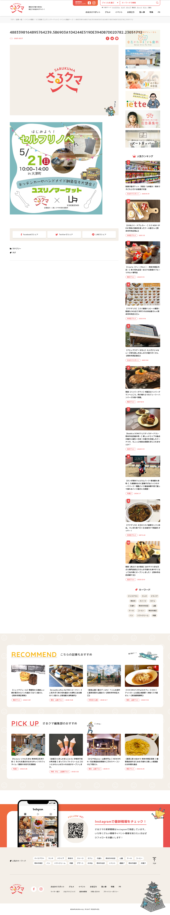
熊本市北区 (101, 863)
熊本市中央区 (143, 606)
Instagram (41, 889)
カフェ (145, 7)
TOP (12, 19)
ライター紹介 (55, 892)
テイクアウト (116, 7)
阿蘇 (154, 615)
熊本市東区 (153, 611)
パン (131, 615)
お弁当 (90, 863)
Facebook (107, 38)
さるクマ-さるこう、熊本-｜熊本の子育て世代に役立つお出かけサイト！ (17, 8)
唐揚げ (122, 863)
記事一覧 (19, 19)
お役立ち (131, 12)
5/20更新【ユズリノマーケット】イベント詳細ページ (54, 19)
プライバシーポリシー (111, 892)
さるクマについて (69, 892)
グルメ (108, 12)
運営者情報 (83, 892)
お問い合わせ (95, 892)
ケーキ (131, 611)
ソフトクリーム (142, 615)
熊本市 (134, 7)
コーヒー (141, 611)
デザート (80, 863)
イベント (119, 12)
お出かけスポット (93, 12)
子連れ (149, 7)
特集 (151, 12)
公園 (154, 606)
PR (159, 12)
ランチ (123, 7)
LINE (117, 38)
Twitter (112, 38)
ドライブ (128, 7)
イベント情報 (29, 19)
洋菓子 (143, 863)
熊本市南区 (133, 863)
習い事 (142, 12)
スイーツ (139, 7)
